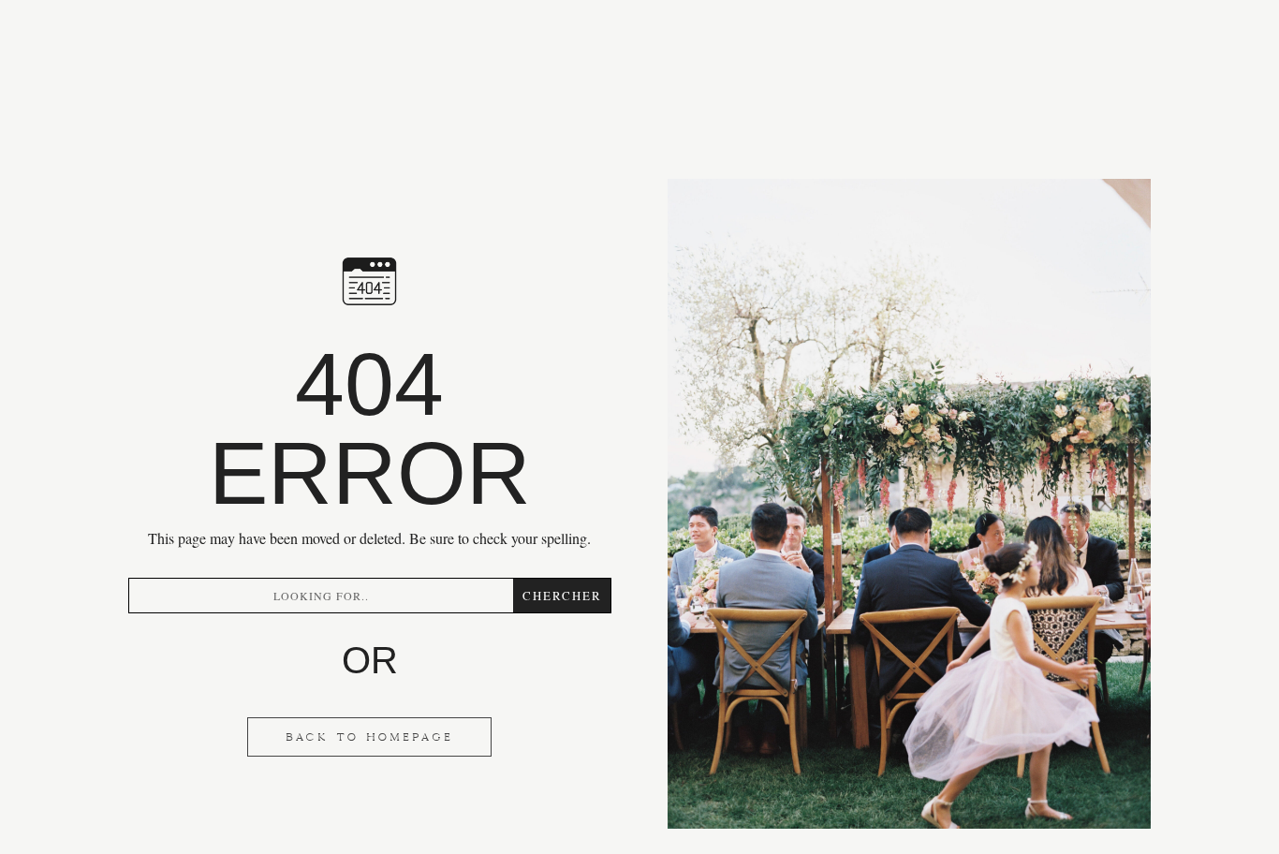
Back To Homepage (369, 737)
